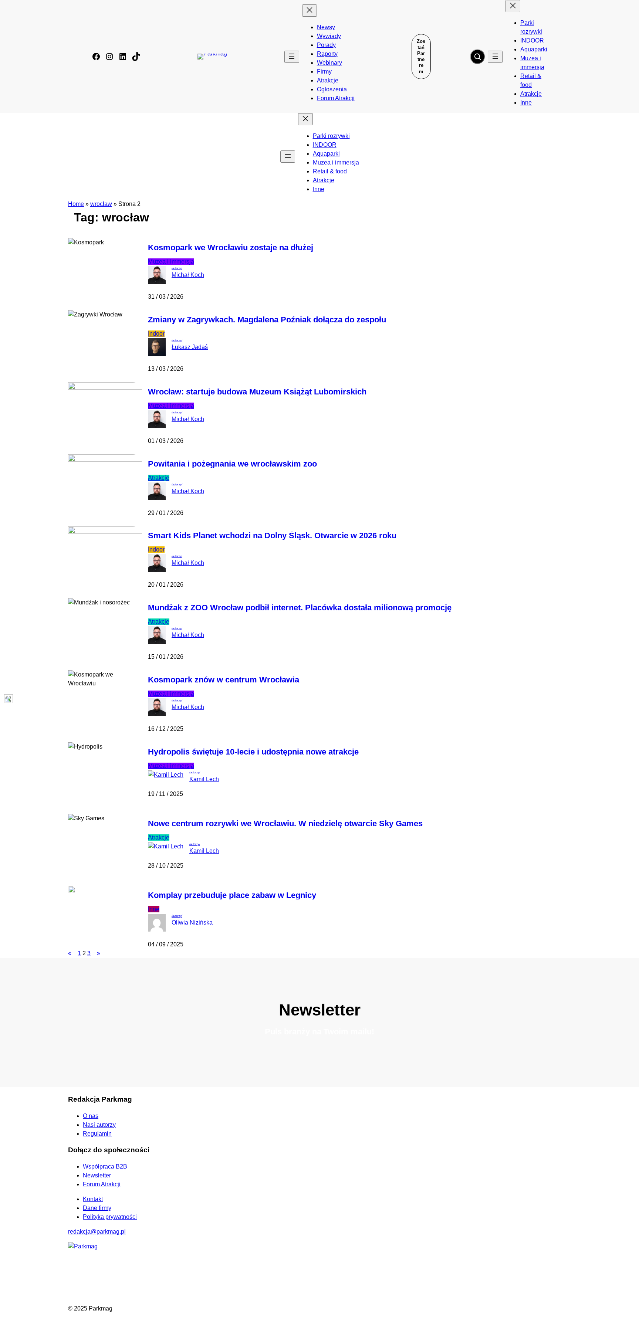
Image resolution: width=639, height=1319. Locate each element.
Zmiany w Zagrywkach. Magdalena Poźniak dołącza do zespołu (267, 320)
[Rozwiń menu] (291, 57)
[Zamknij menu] (309, 10)
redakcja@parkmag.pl (97, 1231)
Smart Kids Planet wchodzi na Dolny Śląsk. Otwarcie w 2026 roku (272, 536)
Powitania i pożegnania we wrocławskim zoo (232, 464)
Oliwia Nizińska (192, 922)
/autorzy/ (177, 268)
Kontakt (93, 1199)
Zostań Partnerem (421, 56)
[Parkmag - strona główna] (83, 1246)
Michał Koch (188, 275)
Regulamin (97, 1133)
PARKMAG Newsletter (8, 653)
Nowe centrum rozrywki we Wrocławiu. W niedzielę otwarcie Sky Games (285, 824)
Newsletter (97, 1175)
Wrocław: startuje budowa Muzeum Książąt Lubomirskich (257, 392)
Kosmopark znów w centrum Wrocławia (223, 680)
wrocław (101, 204)
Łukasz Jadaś (190, 347)
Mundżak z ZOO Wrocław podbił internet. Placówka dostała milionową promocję (300, 608)
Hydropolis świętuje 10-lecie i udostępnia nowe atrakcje (253, 752)
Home (76, 204)
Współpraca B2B (105, 1166)
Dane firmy (97, 1208)
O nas (90, 1116)
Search (477, 56)
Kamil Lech (204, 779)
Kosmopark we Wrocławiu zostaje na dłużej (230, 248)
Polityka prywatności (110, 1217)
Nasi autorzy (99, 1125)
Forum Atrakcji (102, 1184)
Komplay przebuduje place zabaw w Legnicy (232, 895)
